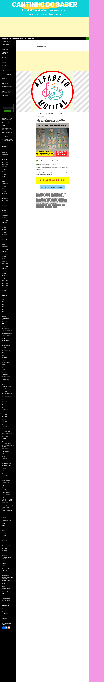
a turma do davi (61, 193)
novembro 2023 (5, 164)
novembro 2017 (5, 266)
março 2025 (4, 152)
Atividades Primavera (6, 335)
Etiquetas (4, 468)
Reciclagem (4, 572)
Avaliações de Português (6, 350)
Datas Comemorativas (6, 384)
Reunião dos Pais (5, 590)
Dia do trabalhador (5, 424)
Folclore (3, 478)
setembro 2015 (5, 288)
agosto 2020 (4, 225)
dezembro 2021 (5, 198)
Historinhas (4, 485)
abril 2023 (4, 176)
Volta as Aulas (4, 618)
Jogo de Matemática (6, 494)
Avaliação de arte (5, 340)
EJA (3, 453)
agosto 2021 (4, 205)
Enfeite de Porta (5, 460)
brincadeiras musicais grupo (43, 198)
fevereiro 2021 (5, 215)
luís (48, 201)
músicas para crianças (42, 205)
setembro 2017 (5, 270)
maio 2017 (4, 276)
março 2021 (4, 213)
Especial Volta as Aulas (6, 466)
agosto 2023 (4, 169)
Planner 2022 (4, 550)
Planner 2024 (4, 553)
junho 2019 (4, 241)
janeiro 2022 (4, 196)
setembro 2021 (5, 203)
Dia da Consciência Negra (7, 393)
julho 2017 (4, 273)
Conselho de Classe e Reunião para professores (7, 71)
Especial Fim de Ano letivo (7, 465)
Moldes (3, 525)
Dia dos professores (6, 431)
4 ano (3, 308)
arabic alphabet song (56, 194)
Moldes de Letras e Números (7, 527)
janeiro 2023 (4, 178)
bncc (51, 196)
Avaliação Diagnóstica (6, 345)
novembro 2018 (5, 249)
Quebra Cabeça (5, 570)
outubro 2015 (4, 287)
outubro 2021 (4, 201)
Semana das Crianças (6, 598)
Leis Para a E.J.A (5, 502)
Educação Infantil (6, 41)
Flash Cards (4, 477)
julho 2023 (4, 171)
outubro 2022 (4, 181)
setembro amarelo (5, 603)
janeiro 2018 (4, 265)
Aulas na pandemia (5, 337)
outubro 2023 (4, 166)
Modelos (4, 523)
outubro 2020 (4, 222)
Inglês (3, 487)
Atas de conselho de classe (7, 330)
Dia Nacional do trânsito (6, 434)
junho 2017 (4, 275)
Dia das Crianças (5, 409)
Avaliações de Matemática (7, 348)
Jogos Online (4, 495)
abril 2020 (4, 232)
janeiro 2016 (4, 282)
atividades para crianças (42, 196)
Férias (3, 470)
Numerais (4, 533)
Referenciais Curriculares (7, 86)
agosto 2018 (4, 254)
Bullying (3, 359)
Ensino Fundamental (6, 461)
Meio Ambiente (5, 518)
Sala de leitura (4, 595)
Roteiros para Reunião (6, 591)
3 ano (3, 304)
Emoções (4, 456)
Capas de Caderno (5, 367)
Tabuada (3, 607)
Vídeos (3, 616)
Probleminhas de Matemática (7, 561)
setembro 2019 (5, 237)
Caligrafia (4, 365)
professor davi (40, 206)
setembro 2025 (5, 150)
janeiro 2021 (4, 217)
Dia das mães (4, 412)
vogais (55, 206)
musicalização (63, 201)
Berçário (3, 354)
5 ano (3, 311)
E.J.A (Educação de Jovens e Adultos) (7, 57)
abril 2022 (4, 191)
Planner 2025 (4, 555)
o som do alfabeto (56, 205)
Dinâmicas (4, 438)
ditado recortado (5, 441)
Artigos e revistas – (5, 328)
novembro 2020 (5, 220)
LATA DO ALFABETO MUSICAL (51, 113)
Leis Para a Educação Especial (7, 504)
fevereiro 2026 (5, 149)
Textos (3, 611)
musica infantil (54, 201)
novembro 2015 (5, 285)
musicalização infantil (42, 203)
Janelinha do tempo (5, 492)
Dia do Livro (4, 421)
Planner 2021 (4, 548)
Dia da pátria (4, 403)
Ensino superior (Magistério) (5, 53)
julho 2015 (4, 290)
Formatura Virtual (5, 482)
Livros (3, 515)
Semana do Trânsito (6, 600)
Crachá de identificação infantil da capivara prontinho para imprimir (7, 124)
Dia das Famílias (5, 411)
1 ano (3, 297)
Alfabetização (4, 321)
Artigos (4, 65)
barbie (3, 352)
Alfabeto (3, 323)
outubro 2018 (4, 251)
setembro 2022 (5, 183)
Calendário (4, 364)
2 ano (3, 301)
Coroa (3, 381)
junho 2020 (4, 229)
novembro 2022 (5, 179)
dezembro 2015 (5, 283)
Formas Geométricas (6, 480)
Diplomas (4, 440)
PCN (3, 542)
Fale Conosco (5, 95)
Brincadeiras (4, 357)
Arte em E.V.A (4, 62)
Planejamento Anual (6, 544)
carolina (53, 198)
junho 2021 (4, 208)
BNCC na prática (5, 355)
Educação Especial (6, 59)
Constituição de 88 (5, 379)
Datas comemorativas (6, 74)
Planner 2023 (4, 552)
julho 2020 (4, 227)
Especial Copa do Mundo (6, 463)
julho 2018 (4, 256)
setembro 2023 (5, 167)
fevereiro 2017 (5, 280)
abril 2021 (4, 212)
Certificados (4, 371)
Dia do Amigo (4, 414)
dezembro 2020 (5, 219)
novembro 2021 (5, 200)
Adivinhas (4, 314)
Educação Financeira (6, 448)
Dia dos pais (4, 429)
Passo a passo (4, 540)
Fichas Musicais (5, 475)
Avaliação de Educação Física (7, 343)
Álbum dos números (6, 319)
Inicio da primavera (5, 489)
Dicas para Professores (6, 436)
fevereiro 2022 (5, 195)
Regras (3, 586)
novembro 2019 (5, 236)
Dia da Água (4, 388)
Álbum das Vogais (5, 318)
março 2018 (4, 261)
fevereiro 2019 (5, 246)
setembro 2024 (5, 157)
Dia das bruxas (4, 407)
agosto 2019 (4, 239)
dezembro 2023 (5, 162)
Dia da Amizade (5, 389)
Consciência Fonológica (6, 377)
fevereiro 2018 (5, 263)
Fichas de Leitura (5, 473)
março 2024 (4, 159)
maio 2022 (4, 190)
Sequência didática (5, 601)
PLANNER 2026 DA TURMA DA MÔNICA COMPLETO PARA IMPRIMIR (7, 120)
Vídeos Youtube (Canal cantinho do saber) (7, 92)
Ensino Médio (5, 49)
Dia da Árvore (4, 391)
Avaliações (4, 347)
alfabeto (47, 194)
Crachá (3, 383)
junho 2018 (4, 258)
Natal (3, 532)
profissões (4, 563)
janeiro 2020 (4, 234)
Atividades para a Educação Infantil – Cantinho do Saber (18, 38)
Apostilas (4, 326)
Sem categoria (4, 596)
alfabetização (40, 194)
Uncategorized (5, 613)
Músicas (3, 530)
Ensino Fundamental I (6, 44)
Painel (3, 537)
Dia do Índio (4, 419)
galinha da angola (41, 201)
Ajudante (4, 316)
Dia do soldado (5, 423)
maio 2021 (4, 210)
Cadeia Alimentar (5, 360)
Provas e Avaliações (6, 568)
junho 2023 (4, 173)
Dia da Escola (4, 394)
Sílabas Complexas (5, 605)
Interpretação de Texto (6, 490)
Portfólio (3, 560)
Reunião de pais (5, 83)
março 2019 (4, 244)
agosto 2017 (4, 271)
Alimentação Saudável (6, 325)
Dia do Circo (4, 416)
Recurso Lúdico (5, 573)
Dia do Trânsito (5, 426)
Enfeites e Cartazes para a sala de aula (7, 78)
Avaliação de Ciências (6, 342)
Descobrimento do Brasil (7, 386)
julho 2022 (4, 186)
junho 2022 (4, 188)
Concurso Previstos (6, 376)
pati (64, 205)
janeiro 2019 (4, 247)
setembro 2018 (5, 253)
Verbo (3, 615)
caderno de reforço (5, 362)
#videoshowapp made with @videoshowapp (46, 193)
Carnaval (3, 369)
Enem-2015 (4, 458)
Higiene (3, 483)
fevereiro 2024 (5, 161)
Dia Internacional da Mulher (7, 433)
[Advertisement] (42, 27)
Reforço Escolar (5, 584)
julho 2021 (4, 207)
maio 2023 (4, 174)
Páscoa (3, 538)
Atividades (4, 331)
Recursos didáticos (40, 111)
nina (50, 205)
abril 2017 (4, 278)
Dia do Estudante (5, 417)
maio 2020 (4, 230)
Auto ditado (4, 338)
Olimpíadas (4, 535)
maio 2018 (4, 259)
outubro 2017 (4, 268)
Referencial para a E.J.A (6, 580)
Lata (3, 497)
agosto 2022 (4, 184)
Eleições (3, 455)
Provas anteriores (5, 567)
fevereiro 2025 (5, 154)
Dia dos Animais (5, 428)
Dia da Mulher (4, 399)
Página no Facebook (6, 88)
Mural (3, 528)
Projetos (3, 565)
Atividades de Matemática (7, 333)
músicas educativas (53, 203)
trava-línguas (48, 206)
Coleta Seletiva (5, 374)
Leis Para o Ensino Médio (7, 510)
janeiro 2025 (4, 155)
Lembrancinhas (5, 512)
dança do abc (60, 198)
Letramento (4, 513)
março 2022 (4, 193)
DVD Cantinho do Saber (6, 443)
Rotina (3, 593)
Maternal (4, 517)
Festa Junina (4, 472)
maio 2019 (4, 242)
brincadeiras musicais (59, 196)
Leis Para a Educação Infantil (7, 505)
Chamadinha (4, 372)
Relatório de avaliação (6, 588)
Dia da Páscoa (4, 401)
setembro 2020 (5, 224)
